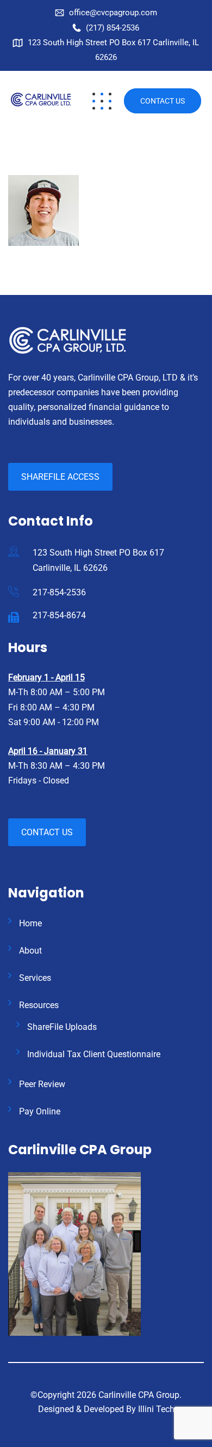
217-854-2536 (59, 592)
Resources (39, 1005)
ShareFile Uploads (62, 1027)
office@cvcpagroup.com (113, 12)
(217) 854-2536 (112, 28)
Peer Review (42, 1084)
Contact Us (162, 101)
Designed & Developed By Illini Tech (106, 1409)
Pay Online (39, 1111)
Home (30, 923)
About (30, 950)
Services (35, 978)
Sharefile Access (60, 477)
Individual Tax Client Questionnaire (93, 1054)
